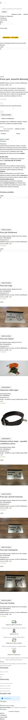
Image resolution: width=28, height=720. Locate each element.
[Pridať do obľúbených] (6, 226)
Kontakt (2, 674)
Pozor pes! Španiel (7, 339)
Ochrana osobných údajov (6, 683)
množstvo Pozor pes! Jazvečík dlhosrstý (10, 105)
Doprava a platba (4, 671)
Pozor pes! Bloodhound (8, 232)
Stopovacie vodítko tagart (9, 390)
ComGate (2, 179)
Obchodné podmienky (5, 688)
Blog (1, 676)
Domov (2, 43)
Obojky (13, 447)
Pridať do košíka (6, 114)
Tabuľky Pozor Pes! (16, 236)
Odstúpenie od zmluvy (5, 685)
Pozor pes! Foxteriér (7, 603)
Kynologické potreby (9, 43)
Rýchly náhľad (2, 226)
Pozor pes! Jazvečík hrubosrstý (11, 497)
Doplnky (8, 123)
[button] (6, 229)
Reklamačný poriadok (5, 691)
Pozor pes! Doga (6, 286)
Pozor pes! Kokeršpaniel (9, 550)
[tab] (8, 129)
